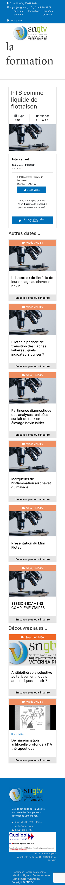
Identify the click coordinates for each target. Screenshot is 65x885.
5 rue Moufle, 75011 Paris (23, 3)
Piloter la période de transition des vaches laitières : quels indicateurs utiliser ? (28, 348)
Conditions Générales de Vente (29, 872)
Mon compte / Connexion (26, 878)
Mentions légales (22, 875)
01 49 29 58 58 (42, 7)
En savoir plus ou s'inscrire (33, 297)
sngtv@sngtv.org (19, 7)
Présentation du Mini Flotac (28, 545)
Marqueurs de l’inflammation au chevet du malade (31, 483)
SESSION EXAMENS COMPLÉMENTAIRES (28, 605)
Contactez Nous (41, 875)
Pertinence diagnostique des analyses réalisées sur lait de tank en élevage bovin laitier (31, 416)
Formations (34, 11)
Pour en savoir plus (45, 853)
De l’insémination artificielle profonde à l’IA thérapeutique (31, 744)
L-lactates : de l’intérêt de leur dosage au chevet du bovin (32, 282)
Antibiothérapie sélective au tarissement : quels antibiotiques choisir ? (31, 676)
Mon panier (16, 20)
